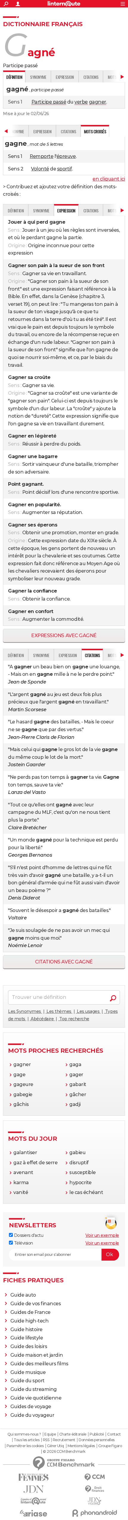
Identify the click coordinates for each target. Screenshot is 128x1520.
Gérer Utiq (55, 1446)
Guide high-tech (29, 1321)
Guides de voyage (30, 1406)
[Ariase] (33, 1513)
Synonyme (38, 77)
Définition (16, 210)
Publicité (97, 1434)
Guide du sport (27, 1380)
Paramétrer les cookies (25, 1446)
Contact (114, 1434)
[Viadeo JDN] (94, 1501)
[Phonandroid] (94, 1513)
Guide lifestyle (26, 1338)
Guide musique (28, 1372)
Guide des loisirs (28, 1346)
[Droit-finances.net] (94, 1489)
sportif (64, 169)
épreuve (66, 156)
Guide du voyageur (32, 1415)
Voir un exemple (102, 1235)
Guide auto (23, 1295)
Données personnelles (96, 1440)
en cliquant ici (109, 179)
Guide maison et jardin (36, 1355)
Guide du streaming (33, 1389)
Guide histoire (26, 1329)
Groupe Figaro (110, 1446)
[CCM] (94, 1477)
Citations (91, 77)
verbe (81, 102)
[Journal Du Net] (33, 1489)
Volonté (40, 169)
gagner (97, 102)
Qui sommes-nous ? (24, 1434)
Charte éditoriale (72, 1434)
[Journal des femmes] (33, 1477)
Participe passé (49, 102)
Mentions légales (81, 1446)
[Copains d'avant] (33, 1501)
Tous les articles (26, 1440)
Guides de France (30, 1312)
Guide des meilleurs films (39, 1364)
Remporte (41, 156)
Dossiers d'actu (28, 1235)
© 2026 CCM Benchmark (64, 1452)
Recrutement (64, 1440)
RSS (46, 1440)
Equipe (50, 1434)
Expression (65, 77)
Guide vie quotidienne (36, 1398)
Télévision (23, 1243)
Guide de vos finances (35, 1303)
